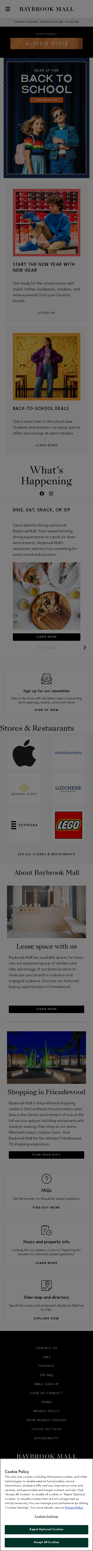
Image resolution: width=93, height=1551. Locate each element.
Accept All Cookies (46, 1542)
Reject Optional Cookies (46, 1529)
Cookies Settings (46, 1516)
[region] (46, 1505)
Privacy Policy (74, 1508)
